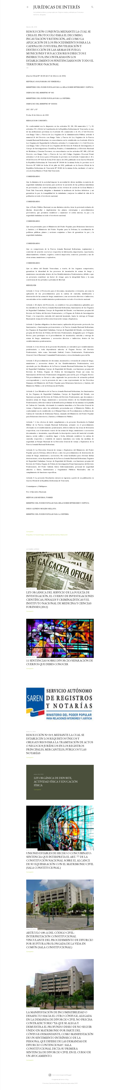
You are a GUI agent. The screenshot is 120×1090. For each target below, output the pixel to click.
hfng (66, 1079)
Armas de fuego (38, 535)
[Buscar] (92, 6)
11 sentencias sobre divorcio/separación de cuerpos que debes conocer (59, 662)
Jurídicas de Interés (56, 7)
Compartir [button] (30, 531)
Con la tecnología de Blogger (62, 1075)
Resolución (64, 535)
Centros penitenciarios (52, 535)
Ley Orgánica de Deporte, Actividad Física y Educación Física (56, 781)
